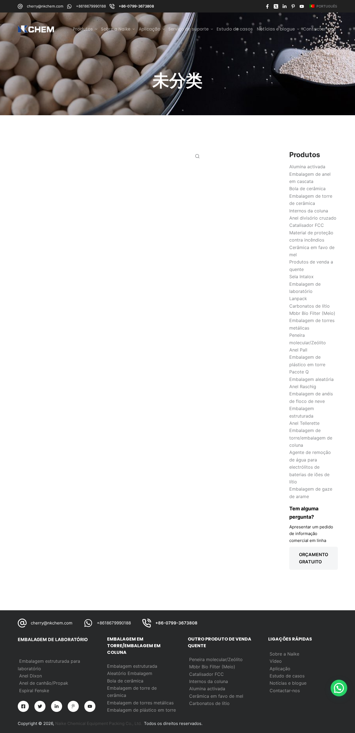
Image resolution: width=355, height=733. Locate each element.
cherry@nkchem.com (45, 6)
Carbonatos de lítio (209, 703)
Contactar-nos (285, 690)
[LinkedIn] (284, 6)
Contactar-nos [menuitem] (319, 29)
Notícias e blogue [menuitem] (276, 29)
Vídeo (276, 661)
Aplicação (280, 668)
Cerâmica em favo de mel (216, 696)
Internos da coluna (208, 681)
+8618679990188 (91, 6)
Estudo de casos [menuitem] (235, 29)
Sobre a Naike (284, 654)
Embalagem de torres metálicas (140, 703)
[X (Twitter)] (276, 6)
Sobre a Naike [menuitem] (115, 29)
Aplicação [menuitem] (149, 29)
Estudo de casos (287, 676)
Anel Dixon (30, 676)
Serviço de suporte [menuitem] (188, 29)
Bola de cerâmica (125, 681)
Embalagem (140, 673)
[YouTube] (302, 6)
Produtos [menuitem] (83, 29)
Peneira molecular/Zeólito (216, 659)
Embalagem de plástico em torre (141, 710)
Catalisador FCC (206, 674)
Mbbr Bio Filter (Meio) (212, 666)
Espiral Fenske (34, 690)
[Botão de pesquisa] (197, 156)
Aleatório (117, 673)
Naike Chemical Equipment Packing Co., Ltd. (98, 723)
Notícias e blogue (288, 683)
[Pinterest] (293, 6)
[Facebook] (267, 6)
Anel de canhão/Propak (43, 683)
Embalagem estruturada (132, 666)
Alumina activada (207, 688)
